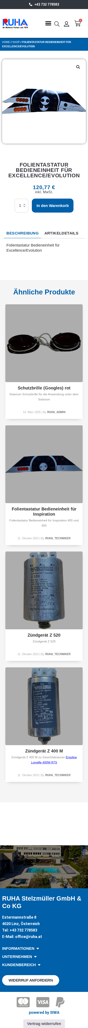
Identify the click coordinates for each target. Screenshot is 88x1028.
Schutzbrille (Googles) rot (44, 388)
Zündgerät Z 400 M (44, 751)
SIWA (54, 1012)
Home (6, 42)
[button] (48, 23)
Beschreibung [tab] (22, 233)
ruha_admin (56, 412)
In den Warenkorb (53, 206)
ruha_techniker (57, 538)
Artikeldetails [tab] (61, 233)
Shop (16, 42)
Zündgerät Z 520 (44, 635)
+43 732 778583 (46, 4)
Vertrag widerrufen (44, 1024)
